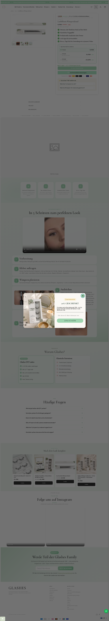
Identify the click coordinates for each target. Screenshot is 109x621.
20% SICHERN (70, 321)
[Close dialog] (83, 296)
